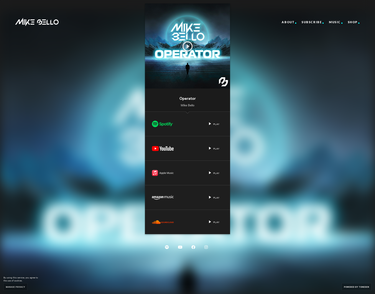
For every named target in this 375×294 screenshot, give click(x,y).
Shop (353, 22)
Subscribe (312, 22)
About (288, 22)
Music (335, 22)
